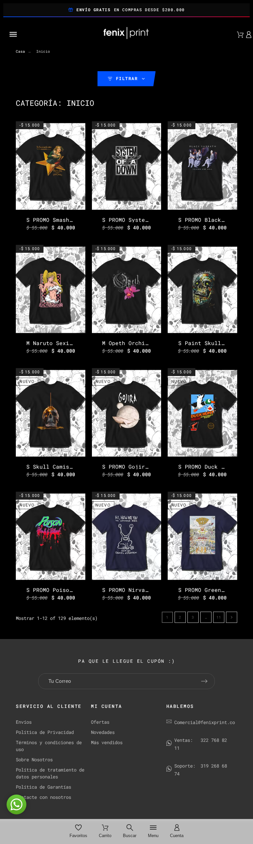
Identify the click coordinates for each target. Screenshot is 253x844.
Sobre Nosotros (34, 759)
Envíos (24, 722)
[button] (43, 34)
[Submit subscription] (204, 681)
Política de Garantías (43, 787)
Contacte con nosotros (43, 797)
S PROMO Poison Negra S (62, 589)
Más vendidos (107, 742)
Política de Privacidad (45, 732)
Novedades (103, 732)
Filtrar (127, 78)
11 (218, 617)
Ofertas (100, 722)
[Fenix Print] (126, 34)
